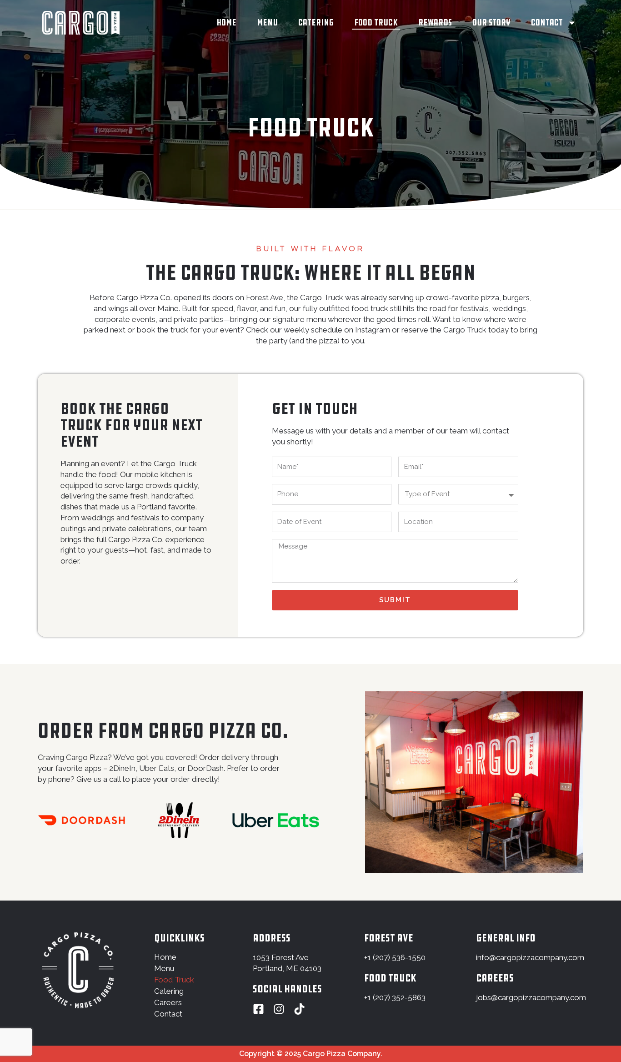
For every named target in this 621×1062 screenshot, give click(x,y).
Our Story (491, 22)
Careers (168, 1002)
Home (226, 22)
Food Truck (376, 22)
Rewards (435, 22)
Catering (316, 22)
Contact (547, 22)
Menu (267, 22)
